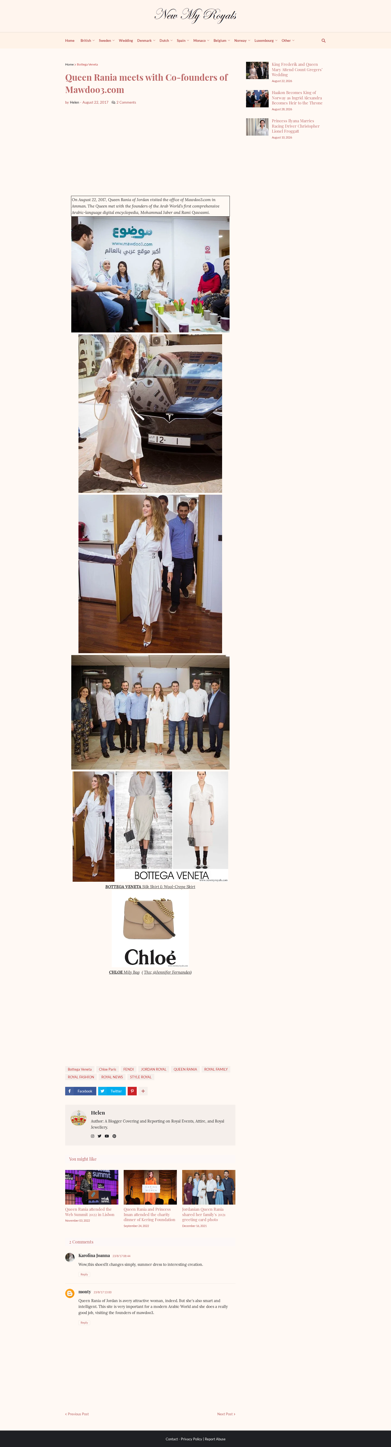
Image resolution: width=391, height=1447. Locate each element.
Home (69, 64)
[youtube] (107, 1136)
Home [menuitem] (69, 40)
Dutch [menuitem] (164, 40)
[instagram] (92, 1136)
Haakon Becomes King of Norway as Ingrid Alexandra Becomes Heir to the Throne (297, 97)
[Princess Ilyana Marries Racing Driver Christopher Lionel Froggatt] (257, 127)
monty (84, 1291)
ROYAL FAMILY (216, 1069)
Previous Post (78, 1414)
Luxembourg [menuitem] (264, 40)
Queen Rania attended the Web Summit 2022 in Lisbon (89, 1211)
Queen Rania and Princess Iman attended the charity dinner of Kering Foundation (149, 1214)
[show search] (320, 40)
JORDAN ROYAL (154, 1069)
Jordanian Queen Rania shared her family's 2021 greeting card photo (204, 1214)
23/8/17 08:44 (121, 1256)
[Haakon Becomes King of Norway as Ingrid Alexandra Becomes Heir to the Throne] (257, 98)
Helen (98, 1112)
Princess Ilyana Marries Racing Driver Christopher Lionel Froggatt (296, 126)
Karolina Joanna (94, 1255)
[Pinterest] (132, 1091)
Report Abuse (215, 1439)
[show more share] (143, 1091)
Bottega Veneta (87, 64)
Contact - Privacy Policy (184, 1439)
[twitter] (99, 1136)
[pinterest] (114, 1136)
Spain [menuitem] (181, 40)
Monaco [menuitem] (199, 40)
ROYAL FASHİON (81, 1077)
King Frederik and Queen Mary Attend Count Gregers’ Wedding (297, 69)
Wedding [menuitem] (126, 40)
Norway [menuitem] (240, 40)
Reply (84, 1274)
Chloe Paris (107, 1069)
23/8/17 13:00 (102, 1292)
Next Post (225, 1414)
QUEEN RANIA (185, 1069)
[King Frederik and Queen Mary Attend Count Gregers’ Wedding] (257, 70)
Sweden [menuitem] (105, 40)
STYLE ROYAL (141, 1077)
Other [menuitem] (286, 40)
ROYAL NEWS (112, 1077)
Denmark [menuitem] (144, 40)
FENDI (128, 1069)
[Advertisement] (150, 150)
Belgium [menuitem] (220, 40)
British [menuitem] (86, 40)
